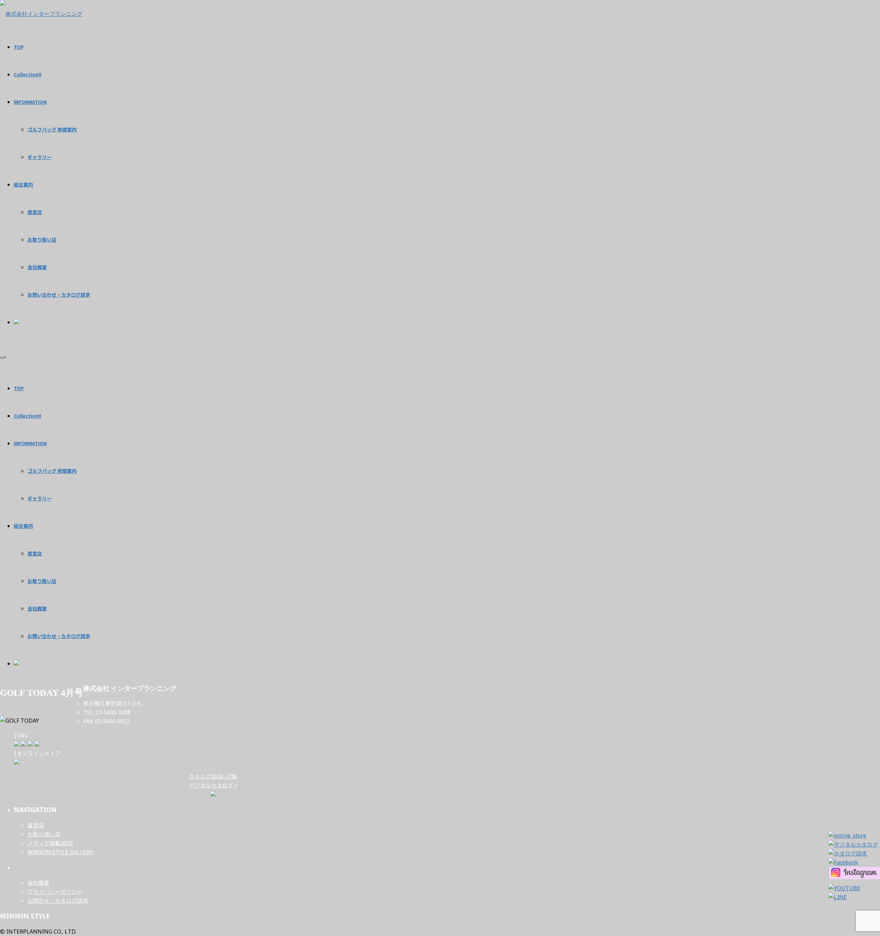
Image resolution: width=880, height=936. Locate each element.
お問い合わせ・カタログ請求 (59, 635)
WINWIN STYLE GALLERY (60, 852)
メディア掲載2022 (50, 843)
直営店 (35, 553)
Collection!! (27, 415)
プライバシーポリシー (55, 891)
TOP (19, 388)
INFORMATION (30, 443)
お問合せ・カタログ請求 (58, 900)
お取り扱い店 (42, 580)
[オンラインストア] (16, 762)
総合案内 (23, 525)
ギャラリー (40, 498)
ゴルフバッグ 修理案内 (52, 470)
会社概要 (37, 608)
